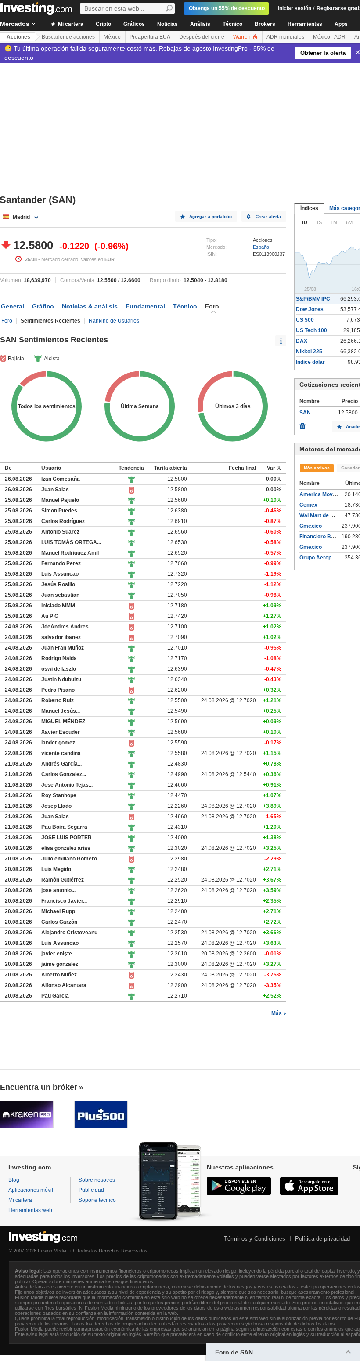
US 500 (305, 320)
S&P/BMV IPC (313, 299)
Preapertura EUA (150, 37)
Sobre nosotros (97, 1180)
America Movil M (320, 494)
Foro (6, 321)
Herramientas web (30, 1210)
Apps (341, 24)
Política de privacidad (322, 1238)
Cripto (103, 24)
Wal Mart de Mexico (323, 515)
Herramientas (305, 24)
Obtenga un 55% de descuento (227, 8)
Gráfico (43, 306)
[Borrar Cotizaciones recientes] (302, 424)
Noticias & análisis (90, 306)
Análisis (200, 24)
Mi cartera (70, 24)
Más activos (317, 467)
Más (276, 1013)
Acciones (18, 37)
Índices (309, 208)
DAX (301, 341)
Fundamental (145, 306)
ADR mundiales (285, 37)
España (261, 247)
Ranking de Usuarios (114, 321)
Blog (13, 1180)
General (12, 306)
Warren (242, 37)
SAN (305, 413)
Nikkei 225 (309, 351)
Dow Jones (310, 309)
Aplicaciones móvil (30, 1190)
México (112, 37)
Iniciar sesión (294, 8)
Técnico (232, 24)
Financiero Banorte (323, 537)
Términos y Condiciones (254, 1238)
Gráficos (134, 24)
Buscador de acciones (68, 37)
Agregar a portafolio (210, 216)
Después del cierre (201, 37)
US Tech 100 (311, 330)
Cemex (308, 505)
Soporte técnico (97, 1200)
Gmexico (310, 526)
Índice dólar (310, 362)
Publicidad (91, 1190)
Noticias (167, 24)
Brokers (265, 24)
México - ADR (329, 37)
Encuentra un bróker (38, 1087)
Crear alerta (268, 216)
